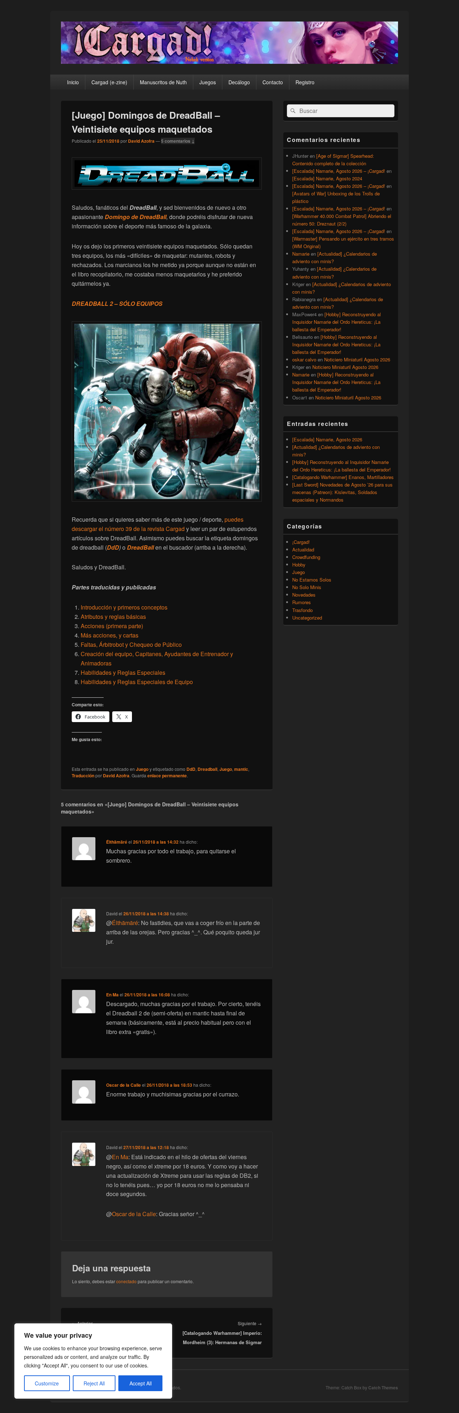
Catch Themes (383, 1387)
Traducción (83, 775)
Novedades (304, 594)
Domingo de (121, 217)
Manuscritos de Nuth (163, 82)
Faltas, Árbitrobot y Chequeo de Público (131, 644)
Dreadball (207, 769)
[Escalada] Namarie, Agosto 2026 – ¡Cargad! (338, 170)
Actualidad (303, 549)
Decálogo (239, 82)
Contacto (272, 82)
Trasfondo (302, 610)
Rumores (301, 602)
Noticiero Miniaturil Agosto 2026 (357, 359)
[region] (93, 1361)
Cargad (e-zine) (109, 82)
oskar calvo (304, 359)
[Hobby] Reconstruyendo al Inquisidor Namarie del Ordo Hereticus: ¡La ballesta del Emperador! (336, 322)
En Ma (112, 994)
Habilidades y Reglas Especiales (123, 672)
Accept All (140, 1383)
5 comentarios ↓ (178, 141)
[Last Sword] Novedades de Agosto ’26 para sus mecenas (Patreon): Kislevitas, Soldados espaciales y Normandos (342, 492)
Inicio (73, 82)
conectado (126, 1281)
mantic (241, 769)
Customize (47, 1383)
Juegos (207, 82)
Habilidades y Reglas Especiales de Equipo (137, 682)
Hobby (299, 564)
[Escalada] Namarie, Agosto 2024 (327, 178)
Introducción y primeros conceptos (124, 607)
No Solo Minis (306, 587)
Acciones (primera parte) (112, 626)
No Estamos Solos (311, 579)
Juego (142, 769)
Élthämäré (116, 842)
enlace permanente (167, 775)
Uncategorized (307, 617)
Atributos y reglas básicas (113, 616)
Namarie (300, 253)
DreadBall (152, 217)
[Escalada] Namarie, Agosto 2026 (327, 439)
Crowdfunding (306, 557)
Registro (304, 82)
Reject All (94, 1383)
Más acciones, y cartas (109, 635)
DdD (113, 547)
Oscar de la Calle (123, 1085)
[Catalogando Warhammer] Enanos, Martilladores (343, 477)
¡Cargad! (301, 542)
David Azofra (141, 141)
